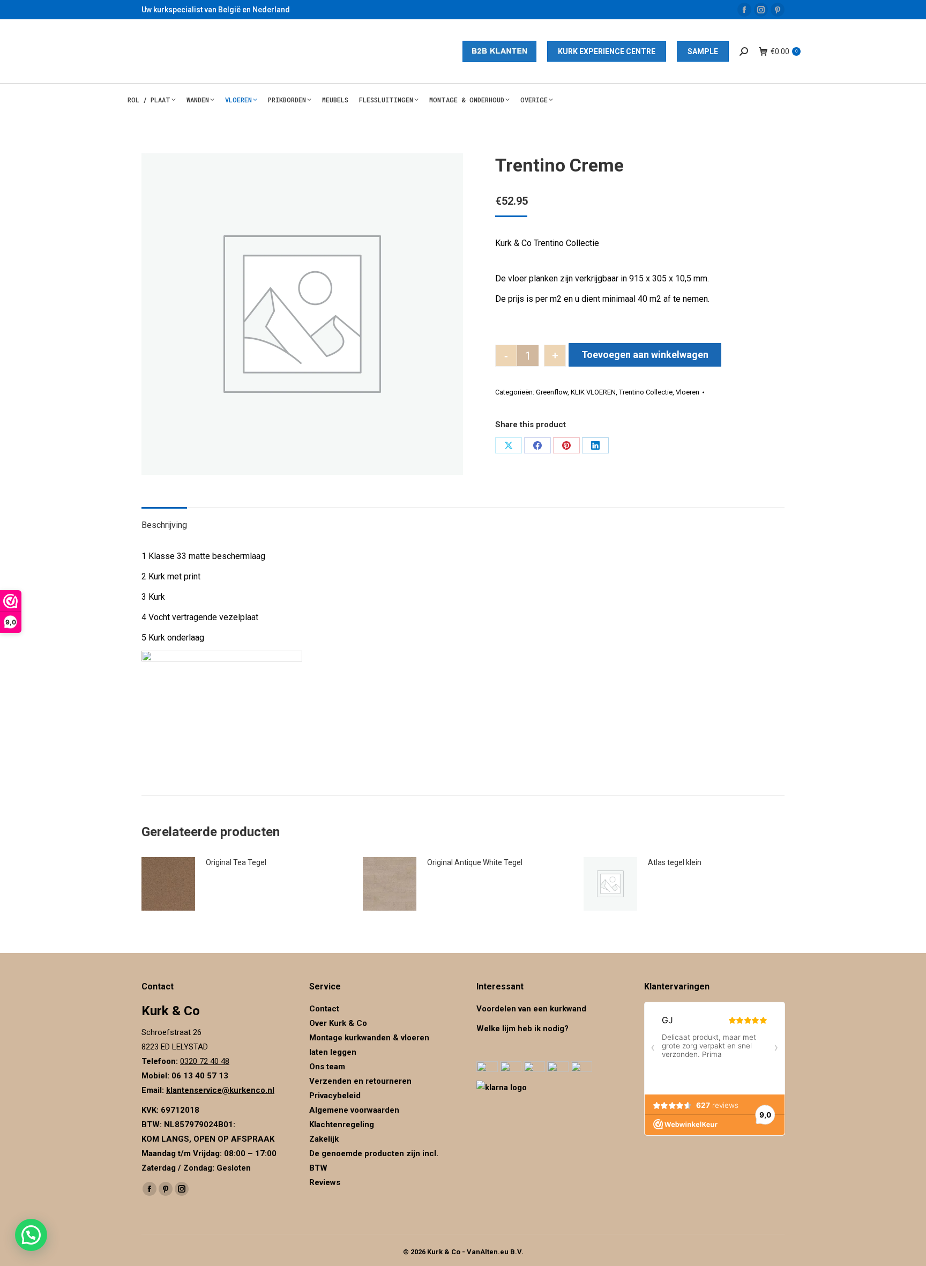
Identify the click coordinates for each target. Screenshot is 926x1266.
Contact (324, 1009)
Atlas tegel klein (674, 862)
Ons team (327, 1066)
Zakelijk (324, 1139)
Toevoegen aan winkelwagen (644, 354)
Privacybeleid (336, 1095)
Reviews (324, 1182)
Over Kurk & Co (338, 1023)
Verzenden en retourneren (360, 1081)
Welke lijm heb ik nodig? (522, 1028)
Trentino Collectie (646, 392)
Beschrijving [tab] (164, 525)
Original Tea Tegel (236, 862)
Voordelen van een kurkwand (531, 1009)
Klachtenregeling (341, 1124)
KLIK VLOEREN (593, 392)
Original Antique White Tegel (474, 862)
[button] (31, 1235)
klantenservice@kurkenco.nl (220, 1090)
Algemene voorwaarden (354, 1110)
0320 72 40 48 (204, 1061)
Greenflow (551, 392)
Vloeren (687, 392)
